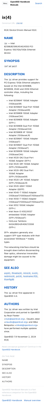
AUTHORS (11, 304)
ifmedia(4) (17, 273)
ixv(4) (35, 273)
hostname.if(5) (30, 276)
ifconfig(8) (9, 279)
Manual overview (32, 400)
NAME (8, 38)
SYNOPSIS (12, 61)
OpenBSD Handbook (11, 350)
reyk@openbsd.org (14, 319)
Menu (5, 3)
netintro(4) (9, 276)
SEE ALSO (11, 268)
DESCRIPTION (14, 74)
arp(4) (7, 273)
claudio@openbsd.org (16, 322)
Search (38, 3)
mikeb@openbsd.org (26, 325)
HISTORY (10, 287)
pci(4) (19, 276)
